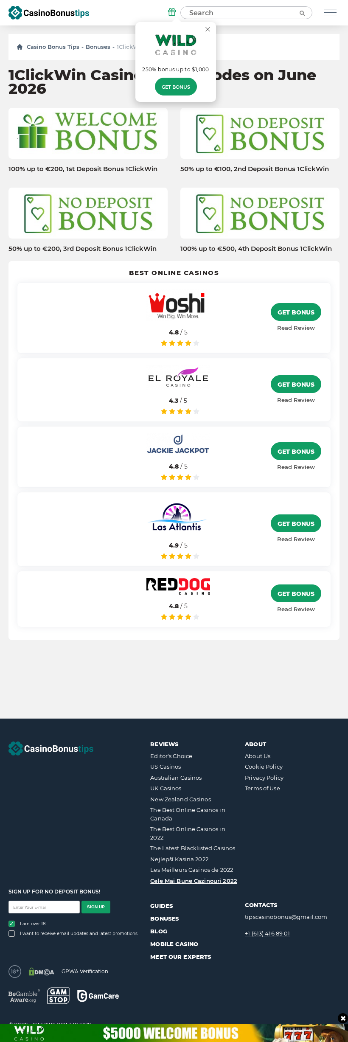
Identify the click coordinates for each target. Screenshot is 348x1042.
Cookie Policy (264, 766)
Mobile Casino (174, 944)
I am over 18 (32, 924)
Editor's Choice (171, 756)
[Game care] (98, 996)
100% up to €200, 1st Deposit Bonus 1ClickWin (82, 169)
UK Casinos (165, 788)
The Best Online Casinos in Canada (187, 814)
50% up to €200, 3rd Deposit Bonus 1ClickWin (82, 249)
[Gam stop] (58, 995)
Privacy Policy (264, 777)
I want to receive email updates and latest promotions (79, 933)
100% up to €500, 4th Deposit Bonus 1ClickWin (256, 249)
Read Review (296, 327)
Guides (161, 905)
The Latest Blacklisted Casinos (192, 848)
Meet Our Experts (180, 956)
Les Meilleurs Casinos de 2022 (191, 869)
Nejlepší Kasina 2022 (179, 859)
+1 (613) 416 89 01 (267, 933)
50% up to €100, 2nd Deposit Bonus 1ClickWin (254, 169)
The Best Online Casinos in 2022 (187, 833)
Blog (158, 931)
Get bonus (176, 87)
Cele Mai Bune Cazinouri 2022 (193, 880)
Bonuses (98, 46)
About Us (257, 756)
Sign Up (96, 906)
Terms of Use (262, 788)
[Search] (301, 12)
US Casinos (165, 766)
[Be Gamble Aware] (24, 996)
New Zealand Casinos (180, 799)
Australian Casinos (176, 777)
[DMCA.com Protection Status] (41, 971)
